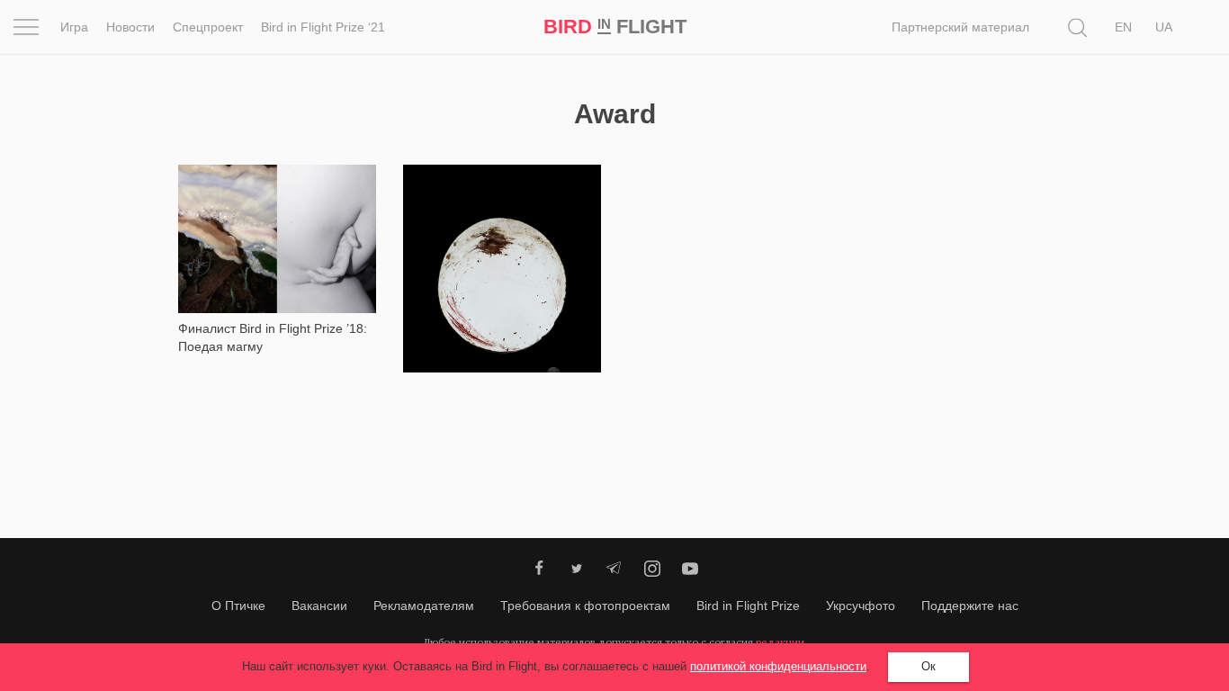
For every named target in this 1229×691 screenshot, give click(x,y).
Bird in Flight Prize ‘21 (323, 27)
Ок (928, 666)
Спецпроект (208, 27)
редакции (780, 642)
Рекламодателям (423, 605)
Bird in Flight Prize (748, 605)
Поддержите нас (969, 605)
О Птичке (238, 605)
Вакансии (319, 605)
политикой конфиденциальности (778, 666)
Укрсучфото (860, 605)
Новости (130, 27)
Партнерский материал (960, 27)
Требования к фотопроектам (585, 605)
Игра (74, 27)
